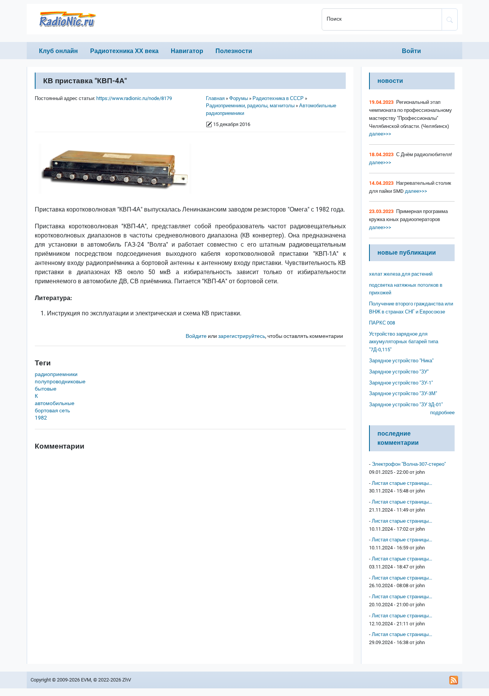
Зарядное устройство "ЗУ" (399, 372)
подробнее (442, 412)
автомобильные (54, 403)
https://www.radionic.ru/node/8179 (134, 98)
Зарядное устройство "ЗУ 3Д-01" (406, 404)
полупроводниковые (60, 381)
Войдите (196, 336)
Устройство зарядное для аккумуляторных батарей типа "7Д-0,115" (403, 342)
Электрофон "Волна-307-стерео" (409, 464)
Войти (411, 51)
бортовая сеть (52, 410)
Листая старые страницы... (402, 483)
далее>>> (380, 134)
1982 (41, 418)
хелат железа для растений (400, 274)
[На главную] (172, 19)
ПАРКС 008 (382, 323)
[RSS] (453, 680)
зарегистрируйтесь (241, 336)
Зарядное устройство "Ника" (401, 360)
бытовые (46, 389)
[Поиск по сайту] (450, 19)
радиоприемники (56, 374)
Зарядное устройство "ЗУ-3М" (403, 393)
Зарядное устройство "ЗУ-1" (401, 383)
